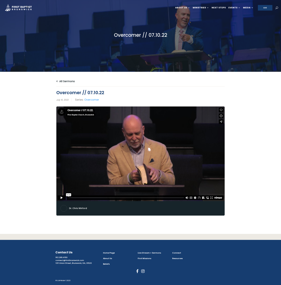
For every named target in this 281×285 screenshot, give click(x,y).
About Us (181, 8)
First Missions (144, 258)
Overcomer (91, 99)
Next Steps (219, 8)
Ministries (199, 8)
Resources (177, 258)
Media (247, 8)
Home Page (109, 252)
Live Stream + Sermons (149, 252)
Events (233, 8)
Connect (176, 252)
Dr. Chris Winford (78, 208)
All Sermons (67, 81)
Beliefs (106, 264)
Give (265, 8)
